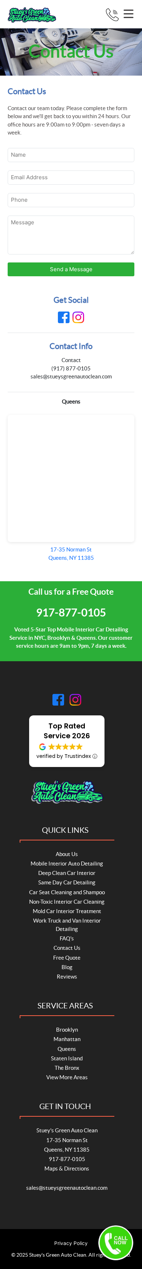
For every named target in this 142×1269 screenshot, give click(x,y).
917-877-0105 (71, 612)
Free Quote (66, 958)
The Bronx (67, 1068)
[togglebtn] (130, 15)
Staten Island (67, 1058)
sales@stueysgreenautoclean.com (71, 376)
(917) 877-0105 (71, 368)
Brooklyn (67, 1030)
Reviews (67, 976)
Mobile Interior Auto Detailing (67, 863)
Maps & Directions (66, 1168)
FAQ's (67, 938)
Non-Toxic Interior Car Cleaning (66, 902)
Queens (67, 1049)
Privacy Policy (71, 1243)
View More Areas (67, 1077)
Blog (67, 967)
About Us (67, 854)
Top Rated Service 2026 (67, 731)
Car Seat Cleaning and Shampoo (67, 892)
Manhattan (67, 1039)
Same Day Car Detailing (66, 882)
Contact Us (67, 948)
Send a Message (71, 269)
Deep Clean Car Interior (66, 873)
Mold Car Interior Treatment (67, 911)
